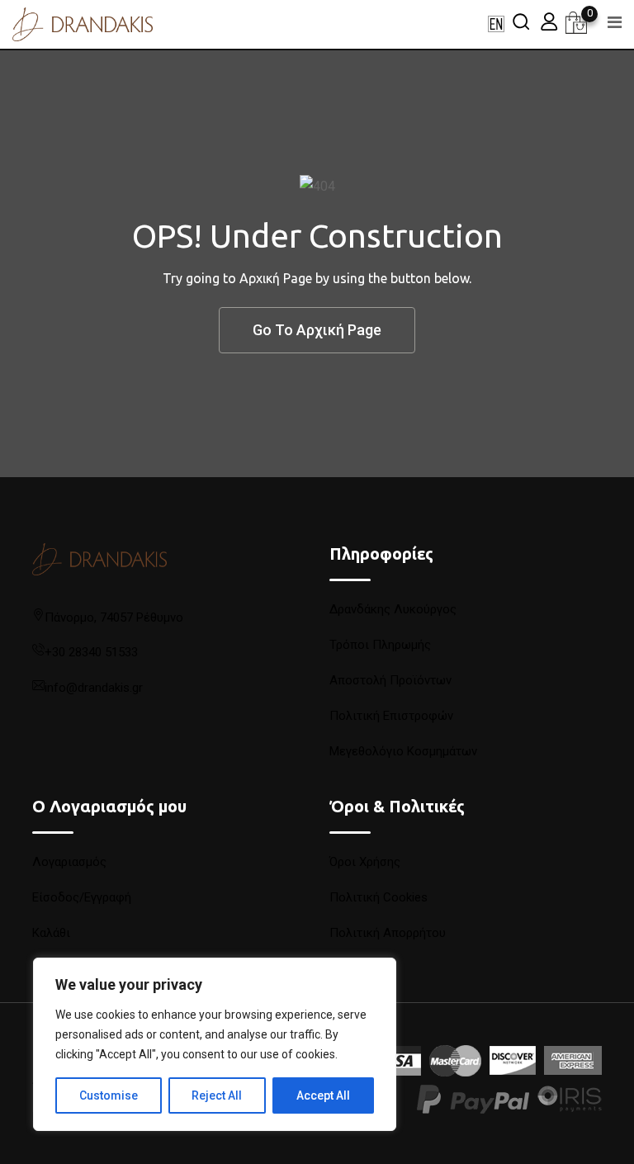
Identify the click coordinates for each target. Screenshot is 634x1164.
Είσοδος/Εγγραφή (81, 897)
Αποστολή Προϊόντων (390, 680)
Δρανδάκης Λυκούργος (393, 609)
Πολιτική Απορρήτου (387, 932)
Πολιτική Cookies (378, 897)
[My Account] (549, 21)
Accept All (323, 1095)
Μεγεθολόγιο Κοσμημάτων (403, 751)
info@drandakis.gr (94, 687)
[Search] (521, 21)
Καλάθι (51, 932)
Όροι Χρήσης (364, 861)
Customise (108, 1095)
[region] (214, 1044)
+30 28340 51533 (91, 652)
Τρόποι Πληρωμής (380, 644)
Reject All (217, 1095)
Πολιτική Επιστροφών (391, 715)
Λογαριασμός (69, 861)
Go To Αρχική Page (317, 329)
